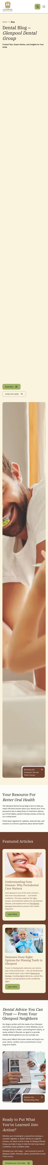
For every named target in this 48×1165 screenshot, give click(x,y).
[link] (7, 6)
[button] (43, 6)
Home (4, 22)
